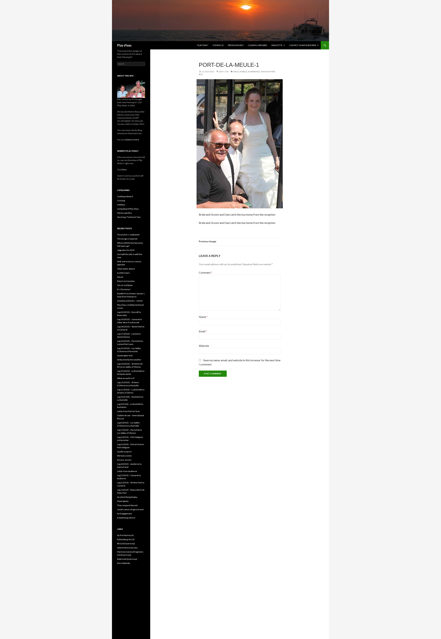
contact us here (132, 139)
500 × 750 (223, 71)
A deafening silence (126, 517)
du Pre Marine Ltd (125, 535)
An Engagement (124, 513)
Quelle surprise (124, 451)
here (124, 169)
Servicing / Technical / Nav (129, 217)
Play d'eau (124, 45)
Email (203, 331)
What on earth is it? (126, 378)
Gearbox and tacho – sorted (129, 300)
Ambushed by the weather (129, 359)
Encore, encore (124, 460)
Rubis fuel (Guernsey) (127, 559)
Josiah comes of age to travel (130, 509)
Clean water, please (126, 268)
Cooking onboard (257, 45)
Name (203, 316)
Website (204, 345)
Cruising (121, 200)
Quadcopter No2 (125, 355)
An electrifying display (127, 497)
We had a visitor (124, 455)
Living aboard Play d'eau (128, 208)
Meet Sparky (123, 501)
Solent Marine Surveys (127, 547)
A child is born (123, 273)
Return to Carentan (126, 281)
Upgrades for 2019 (125, 250)
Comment (205, 272)
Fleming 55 (218, 45)
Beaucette (276, 45)
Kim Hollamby (123, 563)
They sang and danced (127, 505)
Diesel (120, 277)
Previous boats (235, 45)
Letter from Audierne (127, 471)
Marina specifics (124, 213)
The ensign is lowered (127, 238)
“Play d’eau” (202, 45)
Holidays (121, 204)
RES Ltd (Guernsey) (126, 543)
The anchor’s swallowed (128, 234)
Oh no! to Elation (125, 285)
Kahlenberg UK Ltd (125, 539)
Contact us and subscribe (302, 45)
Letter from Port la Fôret (128, 411)
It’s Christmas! (124, 289)
